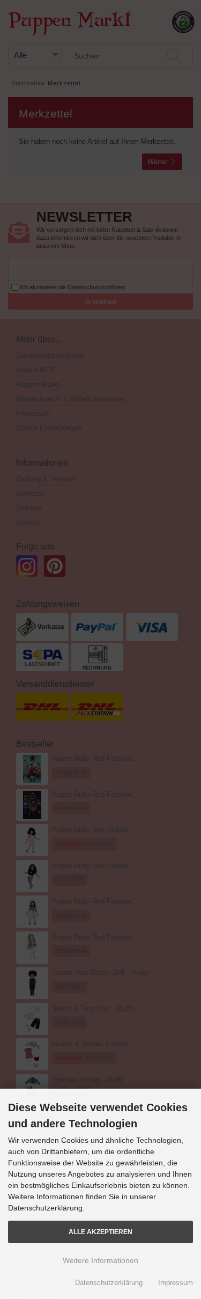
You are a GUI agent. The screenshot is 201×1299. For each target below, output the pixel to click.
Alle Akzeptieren (100, 1231)
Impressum (175, 1283)
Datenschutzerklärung (109, 1283)
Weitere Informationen (100, 1260)
